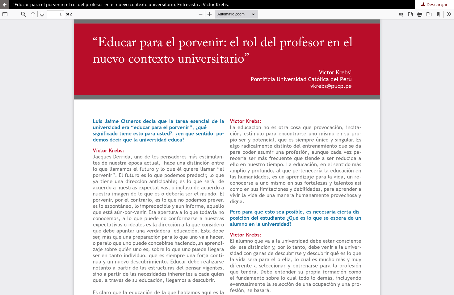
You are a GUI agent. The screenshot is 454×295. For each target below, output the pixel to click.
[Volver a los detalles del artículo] (4, 4)
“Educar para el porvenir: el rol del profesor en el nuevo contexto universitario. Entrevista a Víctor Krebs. (120, 4)
